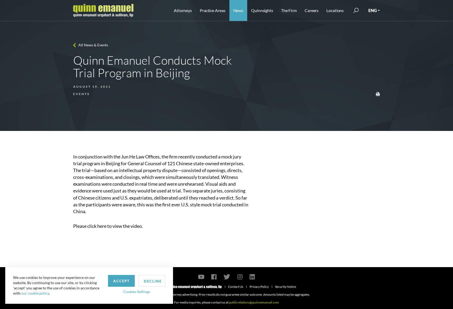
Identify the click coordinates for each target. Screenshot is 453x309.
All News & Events (93, 45)
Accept (121, 281)
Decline (153, 281)
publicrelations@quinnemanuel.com (254, 302)
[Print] (378, 93)
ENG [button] (372, 10)
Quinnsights (262, 10)
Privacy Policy (259, 287)
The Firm (289, 10)
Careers (312, 10)
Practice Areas (212, 10)
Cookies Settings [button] (136, 291)
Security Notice (285, 287)
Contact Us (235, 287)
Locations (335, 10)
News (238, 10)
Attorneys (183, 10)
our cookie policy (35, 293)
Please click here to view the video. (108, 226)
